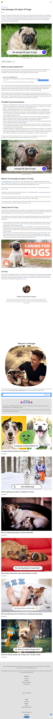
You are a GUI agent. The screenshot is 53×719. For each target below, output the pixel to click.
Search (47, 394)
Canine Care (26, 701)
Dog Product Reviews (26, 707)
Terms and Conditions (26, 682)
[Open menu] (51, 2)
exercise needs (19, 225)
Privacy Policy (26, 684)
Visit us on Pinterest (26, 692)
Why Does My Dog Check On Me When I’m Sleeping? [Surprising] (21, 614)
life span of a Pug (22, 278)
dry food (35, 232)
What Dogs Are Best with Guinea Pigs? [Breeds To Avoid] (19, 573)
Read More (4, 453)
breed (10, 69)
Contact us (26, 680)
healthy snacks (40, 235)
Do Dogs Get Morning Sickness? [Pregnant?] (15, 451)
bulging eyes (27, 104)
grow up (35, 109)
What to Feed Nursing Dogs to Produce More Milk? (17, 532)
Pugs (5, 196)
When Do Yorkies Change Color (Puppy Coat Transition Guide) (20, 654)
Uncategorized (4, 7)
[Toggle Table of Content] (13, 62)
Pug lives (14, 202)
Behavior (26, 703)
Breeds (26, 705)
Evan (3, 12)
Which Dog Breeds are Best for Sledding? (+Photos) (17, 492)
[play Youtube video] (26, 254)
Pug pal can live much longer (45, 274)
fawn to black (25, 121)
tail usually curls (12, 107)
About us (26, 678)
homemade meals (43, 192)
